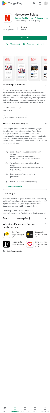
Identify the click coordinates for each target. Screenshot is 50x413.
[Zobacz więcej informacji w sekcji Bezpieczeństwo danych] (46, 123)
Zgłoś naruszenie (12, 251)
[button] (15, 30)
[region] (25, 28)
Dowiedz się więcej (17, 156)
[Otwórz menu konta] (46, 3)
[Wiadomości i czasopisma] (15, 117)
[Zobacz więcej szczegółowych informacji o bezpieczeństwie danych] (14, 186)
